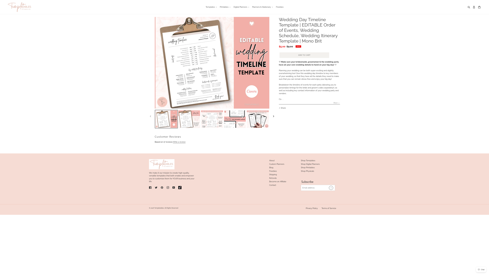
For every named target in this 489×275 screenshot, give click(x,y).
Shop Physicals (307, 171)
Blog (271, 167)
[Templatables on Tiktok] (179, 187)
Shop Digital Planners (310, 164)
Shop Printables (308, 167)
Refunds (273, 178)
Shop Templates (308, 160)
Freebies (273, 171)
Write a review (179, 142)
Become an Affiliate (277, 181)
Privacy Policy (312, 208)
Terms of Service (329, 208)
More (336, 103)
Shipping (273, 174)
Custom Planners (276, 164)
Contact (272, 185)
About (272, 160)
